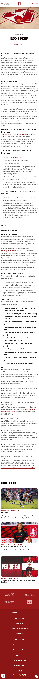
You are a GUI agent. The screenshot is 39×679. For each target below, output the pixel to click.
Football (4, 578)
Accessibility (20, 633)
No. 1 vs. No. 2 (5, 513)
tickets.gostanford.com (14, 157)
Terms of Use (19, 623)
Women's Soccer (6, 544)
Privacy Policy (20, 618)
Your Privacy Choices (19, 660)
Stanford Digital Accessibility (20, 628)
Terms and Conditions (19, 650)
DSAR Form (19, 655)
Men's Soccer (5, 510)
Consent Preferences (19, 645)
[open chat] (36, 676)
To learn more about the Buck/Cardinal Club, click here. (18, 468)
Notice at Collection (19, 665)
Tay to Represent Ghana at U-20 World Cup (13, 547)
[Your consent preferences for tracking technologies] (3, 676)
